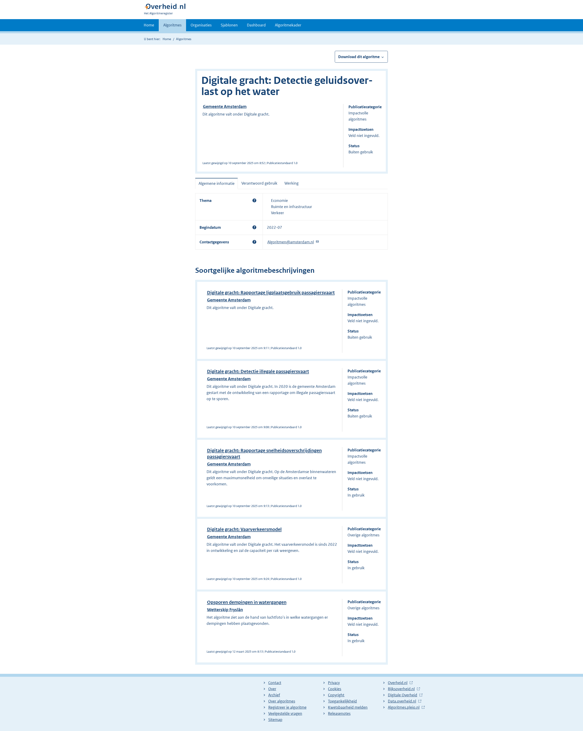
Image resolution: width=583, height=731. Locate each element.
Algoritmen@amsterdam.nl (290, 242)
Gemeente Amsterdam (225, 106)
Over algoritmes (281, 701)
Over (272, 688)
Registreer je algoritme (287, 707)
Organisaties (201, 25)
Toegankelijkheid (342, 701)
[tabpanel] (291, 221)
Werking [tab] (291, 183)
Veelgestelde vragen (285, 713)
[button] (254, 200)
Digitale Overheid (402, 695)
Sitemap (275, 719)
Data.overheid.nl (402, 701)
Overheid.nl (397, 683)
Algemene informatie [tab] (217, 183)
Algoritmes (172, 25)
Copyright (336, 695)
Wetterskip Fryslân (225, 609)
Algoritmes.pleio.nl (403, 707)
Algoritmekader (288, 25)
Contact (274, 682)
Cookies (334, 688)
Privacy (334, 682)
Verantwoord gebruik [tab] (259, 183)
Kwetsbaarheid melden (348, 707)
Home (149, 25)
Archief (274, 695)
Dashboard (256, 25)
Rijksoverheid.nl (401, 689)
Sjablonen (229, 25)
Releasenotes (339, 713)
